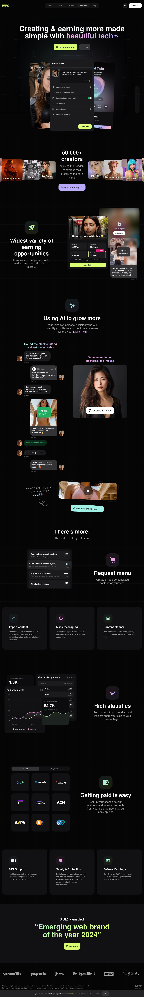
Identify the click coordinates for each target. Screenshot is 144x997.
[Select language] (125, 5)
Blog (94, 5)
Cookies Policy (69, 994)
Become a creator (65, 47)
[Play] (34, 369)
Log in (85, 47)
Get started (135, 5)
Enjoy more (72, 946)
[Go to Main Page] (5, 5)
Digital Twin (80, 331)
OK (106, 994)
